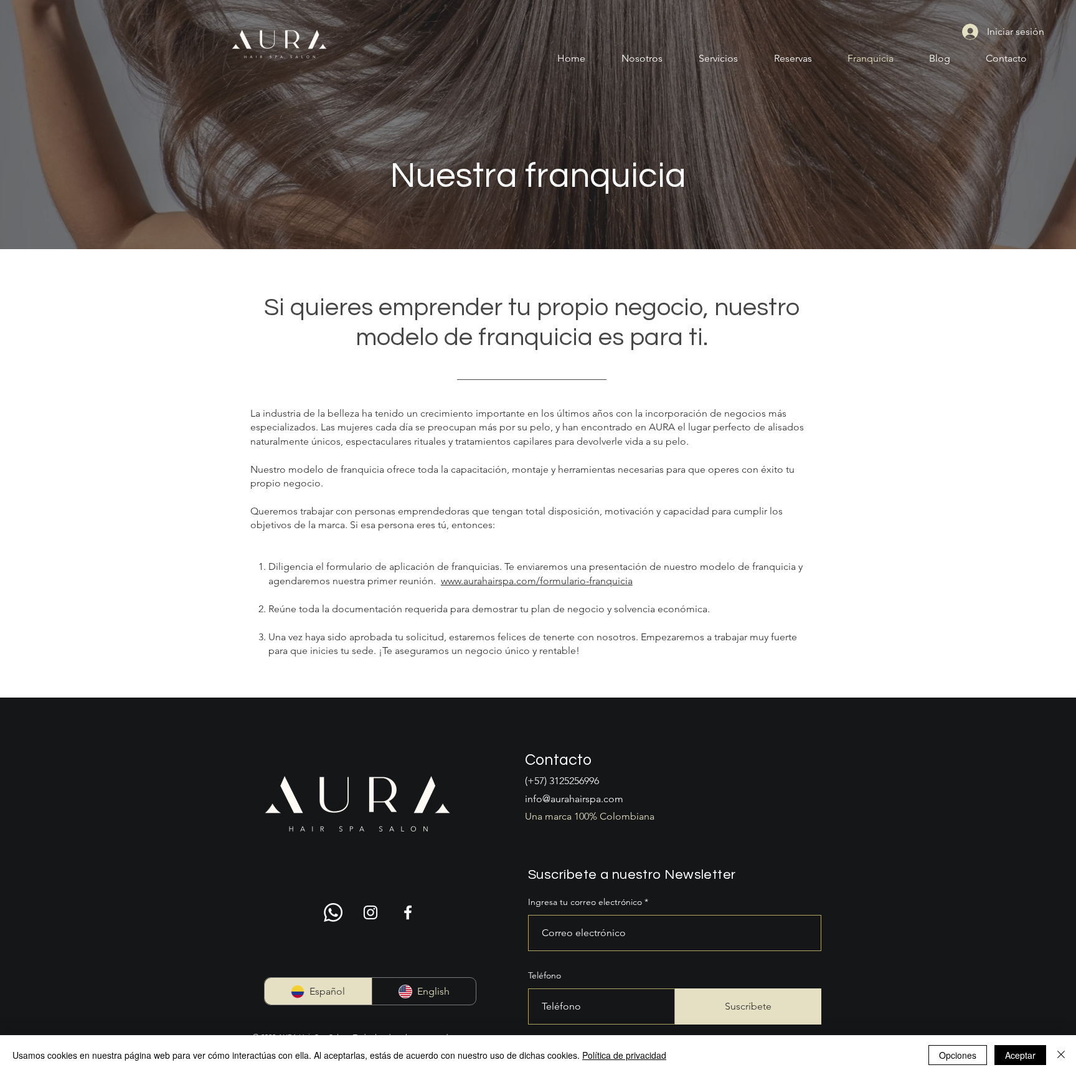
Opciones (957, 1055)
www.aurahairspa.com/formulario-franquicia (537, 581)
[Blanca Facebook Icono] (408, 912)
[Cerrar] (1061, 1055)
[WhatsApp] (333, 912)
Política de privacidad (624, 1055)
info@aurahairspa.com (574, 799)
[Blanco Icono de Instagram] (370, 912)
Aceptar (1020, 1055)
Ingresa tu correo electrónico (585, 901)
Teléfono (544, 975)
